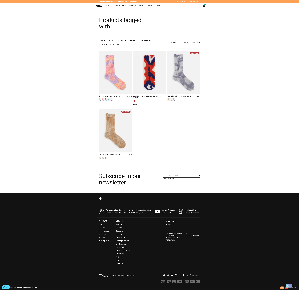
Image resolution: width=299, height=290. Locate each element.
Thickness (120, 40)
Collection (107, 6)
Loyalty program (121, 244)
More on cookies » (293, 287)
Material (102, 44)
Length (132, 40)
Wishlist (102, 228)
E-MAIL (168, 225)
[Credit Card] (198, 282)
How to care (120, 234)
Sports (124, 6)
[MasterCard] (187, 282)
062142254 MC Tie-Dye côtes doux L (179, 96)
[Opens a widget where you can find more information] (6, 287)
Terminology (120, 237)
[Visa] (192, 282)
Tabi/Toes (117, 6)
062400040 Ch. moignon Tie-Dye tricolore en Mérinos (147, 97)
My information (104, 231)
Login (101, 224)
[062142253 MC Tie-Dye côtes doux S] (115, 130)
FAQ (117, 257)
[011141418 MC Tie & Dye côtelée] (115, 72)
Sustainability (132, 6)
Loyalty (289, 285)
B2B (117, 260)
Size (110, 40)
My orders (102, 234)
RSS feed (132, 275)
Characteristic (145, 40)
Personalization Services (115, 210)
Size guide (119, 231)
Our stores (119, 228)
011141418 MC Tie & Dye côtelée (109, 96)
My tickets (102, 237)
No (287, 288)
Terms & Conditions (123, 250)
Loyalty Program (168, 210)
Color (101, 40)
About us (158, 6)
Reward (141, 6)
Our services (148, 6)
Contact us (119, 263)
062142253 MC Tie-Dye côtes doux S (110, 154)
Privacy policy (121, 247)
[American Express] (163, 282)
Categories (114, 44)
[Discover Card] (169, 282)
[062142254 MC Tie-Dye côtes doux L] (183, 72)
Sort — (186, 43)
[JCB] (174, 282)
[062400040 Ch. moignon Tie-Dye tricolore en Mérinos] (149, 72)
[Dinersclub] (179, 282)
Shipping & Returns (122, 241)
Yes (282, 288)
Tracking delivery (105, 241)
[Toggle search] (200, 5)
